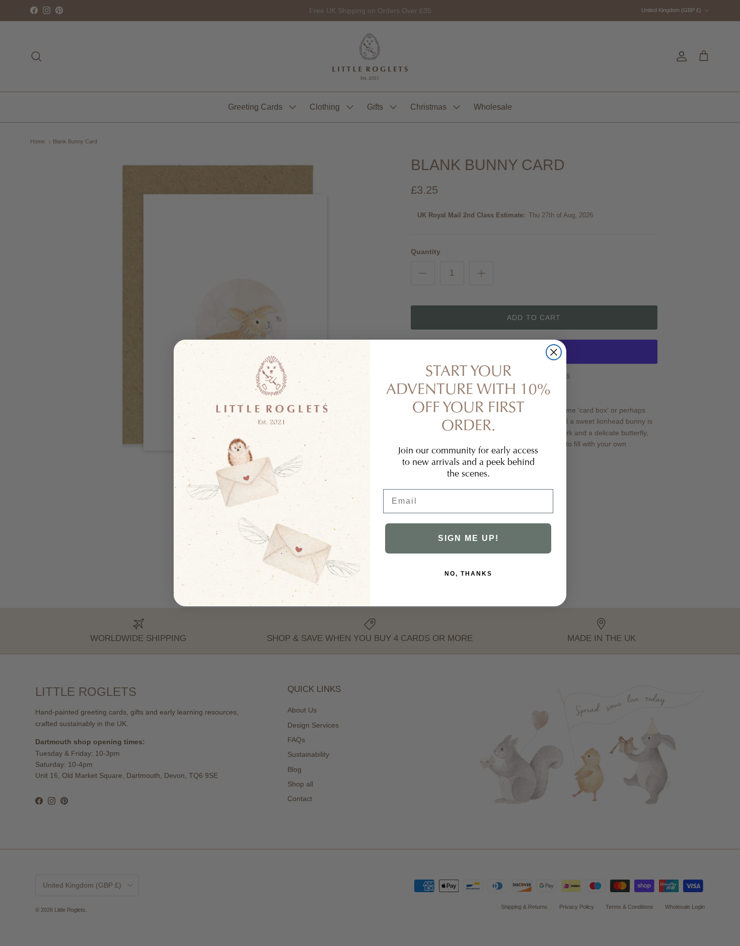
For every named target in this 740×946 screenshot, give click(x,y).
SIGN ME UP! (468, 538)
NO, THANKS (468, 573)
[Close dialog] (553, 352)
